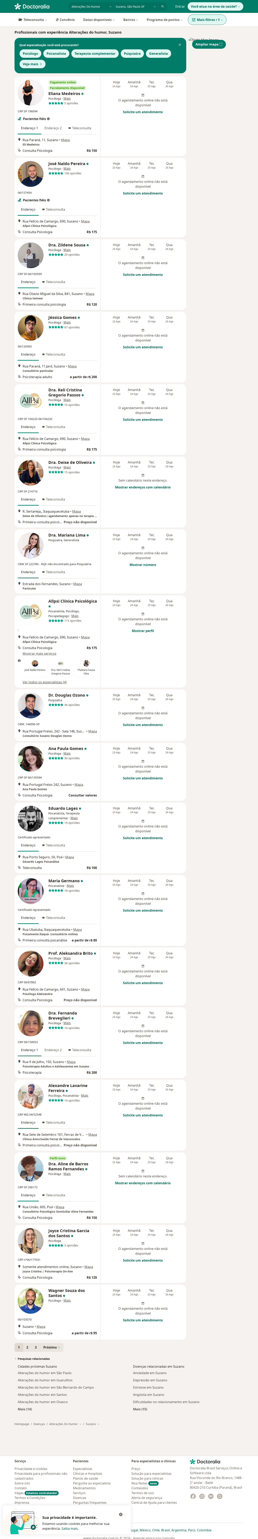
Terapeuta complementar (95, 53)
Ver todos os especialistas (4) (45, 682)
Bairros (129, 20)
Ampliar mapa (207, 44)
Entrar (180, 6)
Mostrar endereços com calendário (143, 487)
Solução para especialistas (151, 1473)
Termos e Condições (30, 1498)
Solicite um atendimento (143, 112)
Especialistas (82, 1469)
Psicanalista (56, 53)
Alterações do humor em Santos (42, 1394)
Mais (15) (140, 1409)
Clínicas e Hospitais (87, 1473)
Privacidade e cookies (31, 1469)
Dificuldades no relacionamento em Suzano (166, 1402)
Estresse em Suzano (148, 1387)
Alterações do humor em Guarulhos (45, 1380)
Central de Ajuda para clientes (154, 1502)
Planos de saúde (85, 1478)
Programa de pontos (163, 20)
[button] (179, 45)
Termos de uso (142, 1493)
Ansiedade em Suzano (150, 1373)
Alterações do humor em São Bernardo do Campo (56, 1387)
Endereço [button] (28, 209)
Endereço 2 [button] (53, 128)
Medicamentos (84, 1488)
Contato (21, 1488)
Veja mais (30, 64)
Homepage (22, 1424)
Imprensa (22, 1502)
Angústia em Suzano (148, 1394)
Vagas (36, 1493)
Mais (67, 98)
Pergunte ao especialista (91, 1483)
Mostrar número (143, 565)
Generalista (158, 53)
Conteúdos (139, 1488)
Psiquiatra (132, 53)
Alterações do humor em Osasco (43, 1402)
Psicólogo (30, 53)
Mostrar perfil (143, 631)
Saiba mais (69, 1528)
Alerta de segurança (146, 1498)
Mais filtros (208, 20)
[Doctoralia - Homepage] (40, 6)
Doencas (79, 1498)
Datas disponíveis (97, 20)
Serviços (79, 1493)
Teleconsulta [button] (81, 128)
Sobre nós (22, 1483)
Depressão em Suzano (150, 1380)
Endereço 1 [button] (29, 128)
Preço (135, 1469)
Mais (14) (25, 1409)
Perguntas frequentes (90, 1502)
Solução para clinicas (147, 1478)
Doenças (39, 1424)
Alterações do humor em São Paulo (45, 1373)
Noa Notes (144, 1483)
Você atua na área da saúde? (214, 6)
